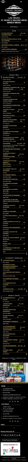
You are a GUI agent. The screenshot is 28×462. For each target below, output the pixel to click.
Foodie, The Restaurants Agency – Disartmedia (16, 459)
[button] (21, 2)
